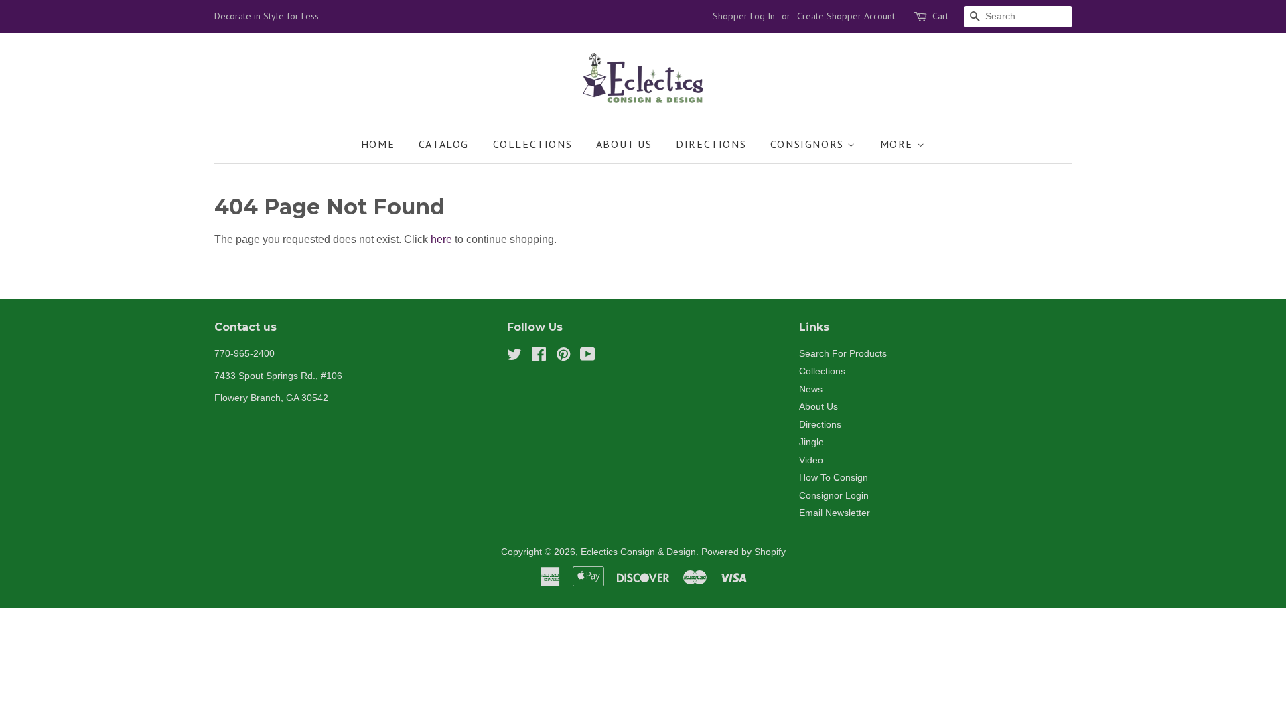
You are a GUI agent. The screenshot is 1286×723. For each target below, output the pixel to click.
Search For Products (843, 354)
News (811, 389)
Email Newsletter (834, 513)
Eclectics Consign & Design (638, 552)
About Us (624, 144)
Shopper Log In (744, 16)
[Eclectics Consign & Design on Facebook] (539, 357)
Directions (711, 144)
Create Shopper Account (846, 16)
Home (378, 144)
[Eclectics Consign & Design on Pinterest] (563, 357)
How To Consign (833, 478)
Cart (940, 16)
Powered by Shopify (743, 552)
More (898, 144)
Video (811, 460)
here (441, 239)
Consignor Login (834, 496)
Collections (533, 144)
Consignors (809, 144)
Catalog (444, 144)
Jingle (811, 442)
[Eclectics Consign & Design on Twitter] (514, 357)
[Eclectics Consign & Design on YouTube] (587, 357)
